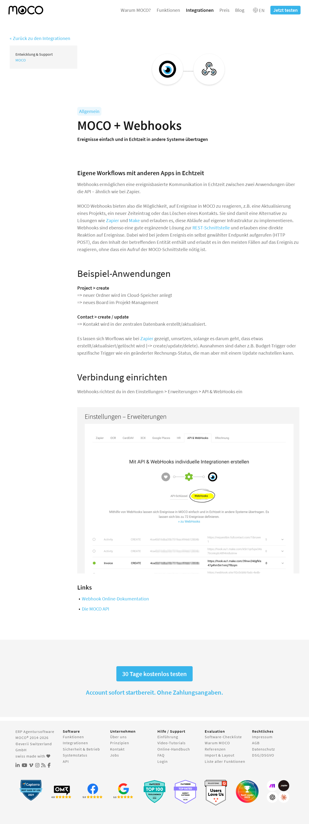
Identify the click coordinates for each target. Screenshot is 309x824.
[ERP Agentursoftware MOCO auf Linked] (17, 765)
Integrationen (200, 10)
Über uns (118, 736)
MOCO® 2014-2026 (32, 737)
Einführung (167, 736)
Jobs (114, 755)
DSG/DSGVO (263, 755)
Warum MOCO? (136, 10)
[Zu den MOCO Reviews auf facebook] (92, 791)
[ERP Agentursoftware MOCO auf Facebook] (49, 765)
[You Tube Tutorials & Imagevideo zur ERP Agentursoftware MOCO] (24, 765)
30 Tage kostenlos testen (154, 674)
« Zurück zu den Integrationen (40, 38)
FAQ (161, 755)
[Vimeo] (31, 765)
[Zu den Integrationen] (278, 791)
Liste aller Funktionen (225, 761)
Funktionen (168, 10)
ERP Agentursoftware (34, 731)
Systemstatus (75, 755)
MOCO (20, 60)
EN (261, 10)
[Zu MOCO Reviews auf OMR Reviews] (154, 791)
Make (134, 220)
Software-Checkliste (223, 736)
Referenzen (215, 749)
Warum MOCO (217, 742)
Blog (239, 10)
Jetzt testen (285, 10)
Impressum (262, 736)
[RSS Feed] (43, 765)
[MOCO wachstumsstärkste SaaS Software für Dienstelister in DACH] (247, 791)
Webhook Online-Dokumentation (115, 599)
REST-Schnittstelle (211, 228)
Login (162, 761)
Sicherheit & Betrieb (81, 749)
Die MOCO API (95, 609)
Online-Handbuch (173, 749)
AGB (256, 742)
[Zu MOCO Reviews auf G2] (216, 793)
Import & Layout (219, 755)
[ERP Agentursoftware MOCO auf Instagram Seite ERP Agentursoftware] (37, 765)
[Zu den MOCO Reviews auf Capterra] (30, 790)
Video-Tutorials (171, 742)
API (66, 761)
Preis (224, 10)
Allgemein (89, 111)
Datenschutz (263, 749)
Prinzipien (119, 742)
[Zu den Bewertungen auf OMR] (61, 791)
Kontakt (117, 749)
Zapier (112, 220)
